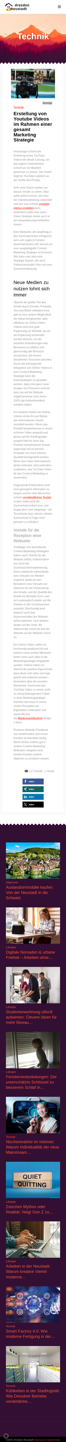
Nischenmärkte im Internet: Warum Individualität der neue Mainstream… (32, 1147)
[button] (33, 781)
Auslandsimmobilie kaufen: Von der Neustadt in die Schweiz (29, 892)
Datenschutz (53, 1439)
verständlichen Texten (37, 497)
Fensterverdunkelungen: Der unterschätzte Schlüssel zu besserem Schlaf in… (31, 1082)
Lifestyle (11, 947)
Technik (19, 107)
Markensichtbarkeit (30, 718)
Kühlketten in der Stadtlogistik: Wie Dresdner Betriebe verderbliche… (33, 1396)
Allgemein (12, 882)
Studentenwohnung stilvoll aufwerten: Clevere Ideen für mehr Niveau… (31, 1017)
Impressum (40, 1439)
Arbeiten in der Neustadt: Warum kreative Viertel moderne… (28, 1271)
